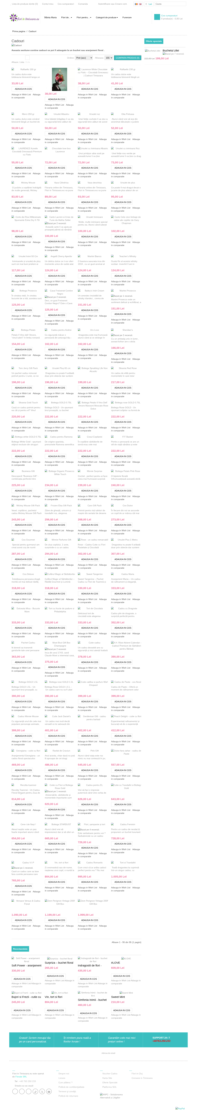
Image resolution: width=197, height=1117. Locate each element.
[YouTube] (49, 1091)
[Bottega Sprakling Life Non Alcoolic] (107, 369)
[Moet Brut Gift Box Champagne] (74, 644)
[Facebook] (15, 1091)
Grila (27, 57)
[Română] (136, 4)
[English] (140, 4)
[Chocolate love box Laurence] (74, 149)
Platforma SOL (109, 1087)
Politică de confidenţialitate (71, 1087)
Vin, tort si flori (53, 996)
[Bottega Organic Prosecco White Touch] (74, 472)
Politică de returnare (68, 1096)
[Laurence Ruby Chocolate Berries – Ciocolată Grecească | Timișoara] (74, 87)
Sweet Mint (118, 996)
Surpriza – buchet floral (59, 962)
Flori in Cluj (137, 1073)
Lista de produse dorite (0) (25, 4)
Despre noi (63, 1073)
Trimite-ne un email (24, 1085)
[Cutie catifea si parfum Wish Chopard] (107, 683)
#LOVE (115, 962)
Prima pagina (18, 31)
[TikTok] (35, 1091)
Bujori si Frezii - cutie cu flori (26, 997)
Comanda (83, 4)
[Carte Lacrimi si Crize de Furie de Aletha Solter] (74, 218)
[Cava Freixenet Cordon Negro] (74, 292)
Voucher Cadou (109, 1073)
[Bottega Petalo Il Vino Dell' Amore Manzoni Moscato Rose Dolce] (107, 407)
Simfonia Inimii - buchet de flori (92, 1000)
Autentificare (104, 4)
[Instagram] (22, 1091)
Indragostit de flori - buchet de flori (90, 966)
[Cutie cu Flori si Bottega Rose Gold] (74, 786)
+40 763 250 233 (27, 1081)
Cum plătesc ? (65, 1082)
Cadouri (32, 31)
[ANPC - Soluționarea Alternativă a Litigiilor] (113, 1095)
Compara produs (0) (127, 58)
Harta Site (107, 1078)
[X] (42, 1091)
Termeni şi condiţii (67, 1091)
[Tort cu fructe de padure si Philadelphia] (74, 609)
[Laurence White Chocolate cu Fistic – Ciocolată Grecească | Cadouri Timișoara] (107, 74)
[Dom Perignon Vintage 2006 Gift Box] (74, 902)
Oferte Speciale (109, 1082)
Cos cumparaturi (66, 4)
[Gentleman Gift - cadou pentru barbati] (107, 717)
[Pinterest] (28, 1091)
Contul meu (47, 4)
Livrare (61, 1078)
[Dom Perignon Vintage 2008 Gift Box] (107, 902)
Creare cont (121, 4)
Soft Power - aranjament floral (26, 966)
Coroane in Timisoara (142, 1078)
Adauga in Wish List (21, 94)
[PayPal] (180, 1108)
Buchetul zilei (171, 50)
